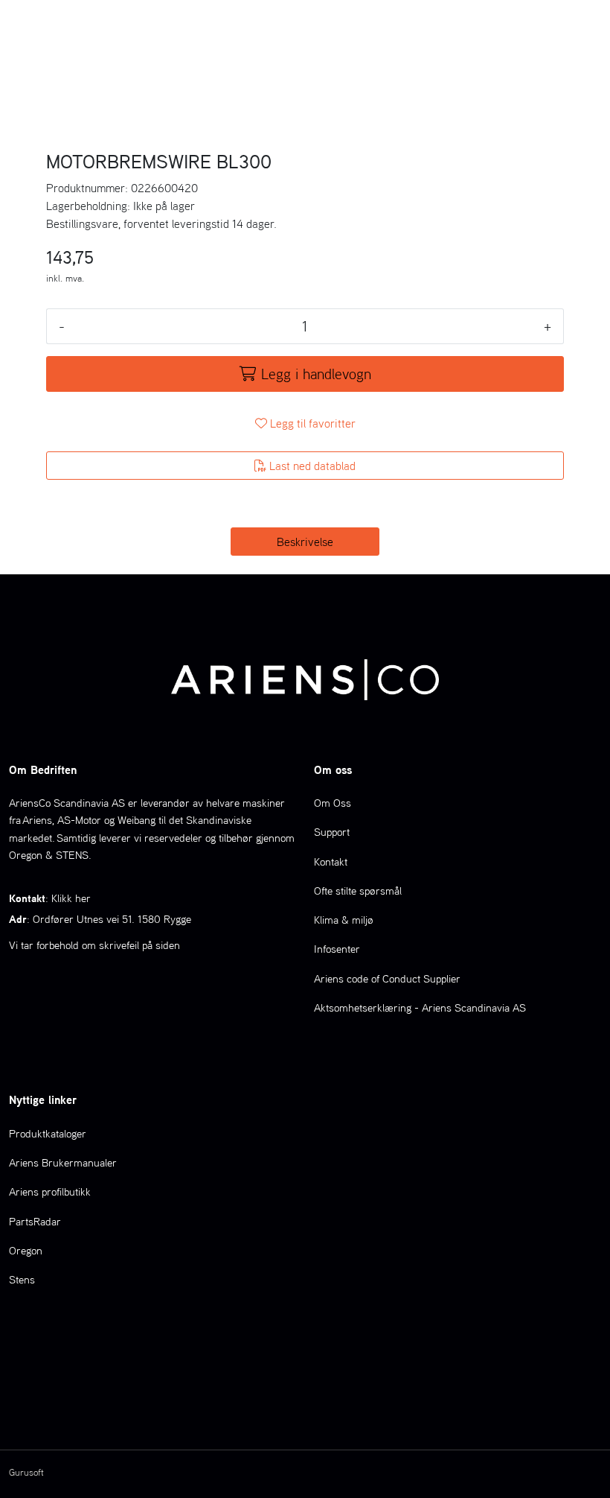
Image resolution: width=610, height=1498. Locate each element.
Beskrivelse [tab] (305, 541)
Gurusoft (26, 1472)
